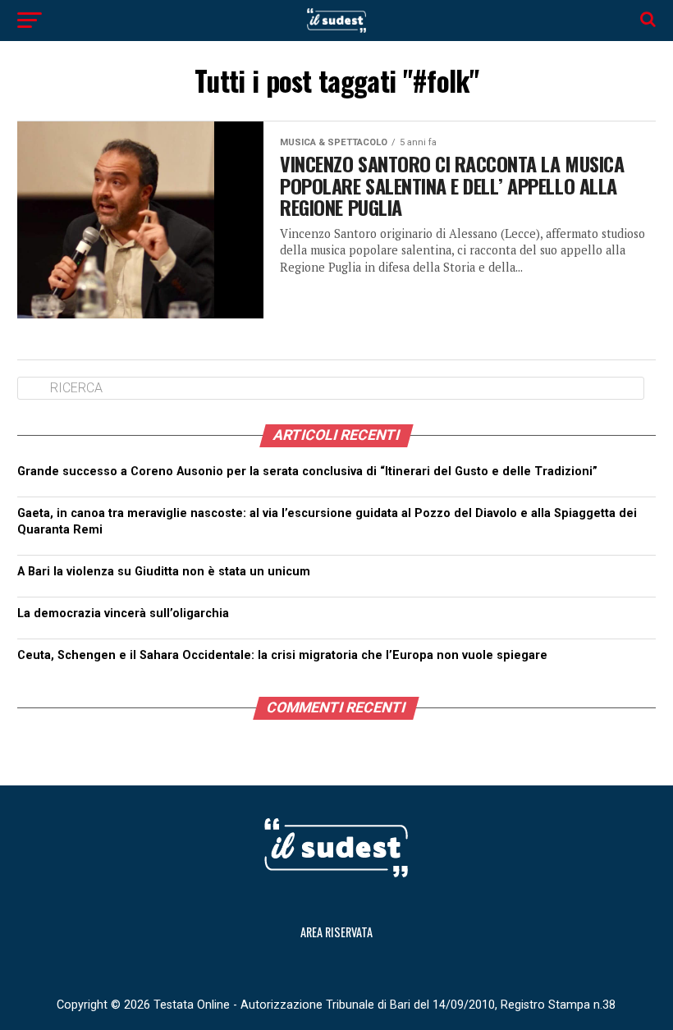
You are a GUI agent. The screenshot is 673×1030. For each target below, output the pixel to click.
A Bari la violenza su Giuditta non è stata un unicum (163, 572)
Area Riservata (336, 932)
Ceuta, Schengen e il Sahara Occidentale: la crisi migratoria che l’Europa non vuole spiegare (284, 655)
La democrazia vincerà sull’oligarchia (312, 613)
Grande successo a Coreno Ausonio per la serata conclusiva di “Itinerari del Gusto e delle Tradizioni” (307, 471)
